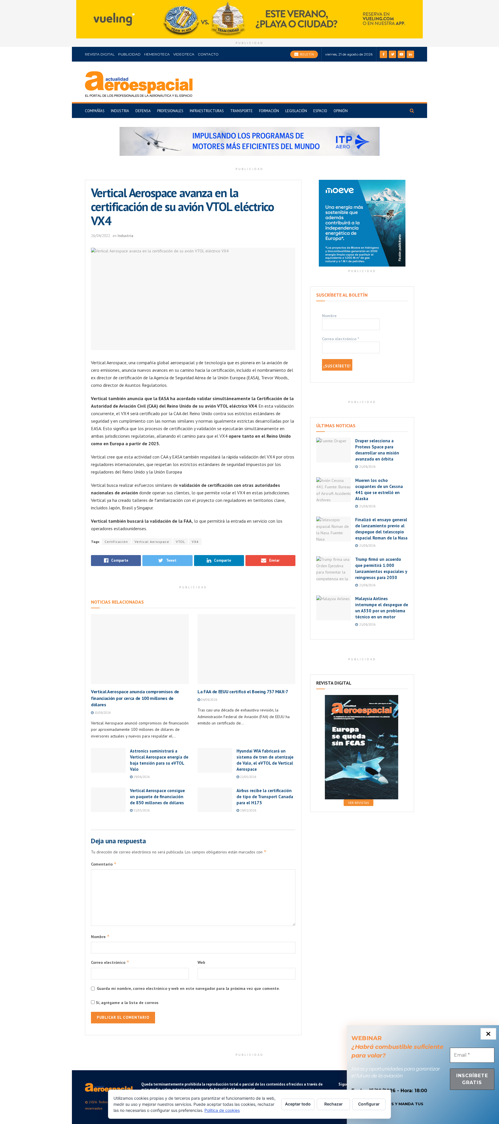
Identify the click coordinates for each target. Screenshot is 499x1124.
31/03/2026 (141, 810)
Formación (269, 110)
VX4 (195, 541)
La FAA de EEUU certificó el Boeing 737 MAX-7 (243, 691)
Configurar (369, 1103)
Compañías (95, 110)
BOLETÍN (306, 54)
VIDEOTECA (183, 54)
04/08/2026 (208, 700)
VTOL (180, 541)
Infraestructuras (207, 110)
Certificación (116, 541)
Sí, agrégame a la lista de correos (127, 1002)
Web (201, 962)
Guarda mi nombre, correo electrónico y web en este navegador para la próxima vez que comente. (188, 988)
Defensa (143, 110)
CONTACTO (208, 54)
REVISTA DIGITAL (100, 54)
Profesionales (170, 110)
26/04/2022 (100, 235)
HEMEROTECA (157, 54)
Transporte (241, 110)
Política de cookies (222, 1110)
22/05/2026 (247, 777)
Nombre (100, 936)
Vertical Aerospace (152, 541)
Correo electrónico (110, 962)
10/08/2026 (102, 713)
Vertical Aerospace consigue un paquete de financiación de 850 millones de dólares (157, 796)
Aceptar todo (298, 1103)
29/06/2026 (141, 777)
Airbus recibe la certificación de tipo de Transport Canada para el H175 (265, 796)
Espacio (320, 110)
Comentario (104, 864)
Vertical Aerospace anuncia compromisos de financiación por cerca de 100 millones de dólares (135, 698)
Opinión (341, 110)
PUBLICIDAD (129, 54)
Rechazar (333, 1103)
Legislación (296, 110)
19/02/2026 (247, 810)
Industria (120, 110)
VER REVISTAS (358, 803)
